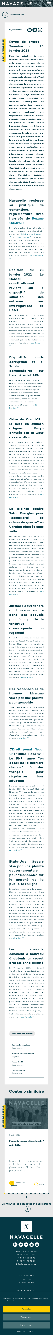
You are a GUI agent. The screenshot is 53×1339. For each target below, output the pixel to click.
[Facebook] (40, 30)
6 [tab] (26, 1193)
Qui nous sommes (26, 1275)
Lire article (26, 678)
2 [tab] (8, 1193)
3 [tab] (13, 1193)
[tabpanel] (26, 1145)
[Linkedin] (29, 30)
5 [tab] (22, 1193)
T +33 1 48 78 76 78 (26, 1258)
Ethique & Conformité (27, 1290)
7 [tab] (30, 1193)
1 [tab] (4, 1193)
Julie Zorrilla (23, 237)
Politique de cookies (25, 1331)
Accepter (26, 1309)
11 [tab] (48, 1193)
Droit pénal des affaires (22, 1034)
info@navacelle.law (26, 1264)
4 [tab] (17, 1193)
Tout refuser (26, 1317)
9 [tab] (39, 1193)
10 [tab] (44, 1193)
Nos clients (26, 1279)
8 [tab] (35, 1193)
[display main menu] (49, 3)
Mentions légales (26, 1283)
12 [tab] (26, 1197)
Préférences (26, 1325)
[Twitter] (34, 30)
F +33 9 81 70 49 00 (26, 1261)
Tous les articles (16, 15)
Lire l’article (14, 850)
